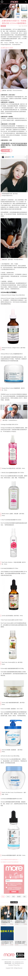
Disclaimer (10, 965)
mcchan (16, 924)
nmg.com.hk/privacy (16, 884)
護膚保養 (3, 25)
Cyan (20, 26)
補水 (24, 896)
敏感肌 (19, 896)
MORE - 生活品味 (4, 944)
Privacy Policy (17, 965)
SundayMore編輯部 (4, 924)
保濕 (13, 896)
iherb (8, 896)
